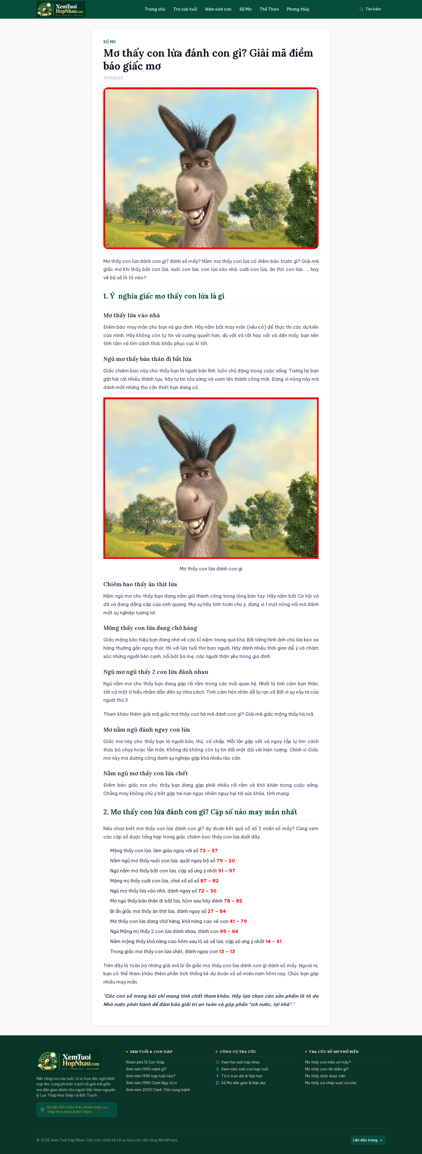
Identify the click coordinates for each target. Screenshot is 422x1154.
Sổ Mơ (245, 9)
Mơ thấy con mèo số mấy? (328, 1062)
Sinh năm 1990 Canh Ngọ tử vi (151, 1083)
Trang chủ (155, 9)
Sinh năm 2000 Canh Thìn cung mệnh (158, 1090)
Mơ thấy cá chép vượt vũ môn (331, 1083)
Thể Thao (269, 9)
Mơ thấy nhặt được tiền (325, 1076)
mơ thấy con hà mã (192, 714)
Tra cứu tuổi (185, 9)
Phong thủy (298, 9)
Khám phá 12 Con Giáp (145, 1062)
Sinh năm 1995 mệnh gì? (146, 1069)
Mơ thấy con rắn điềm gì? (327, 1069)
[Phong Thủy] (66, 9)
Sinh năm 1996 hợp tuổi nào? (150, 1076)
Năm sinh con (218, 9)
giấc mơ (112, 269)
